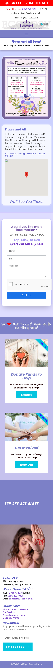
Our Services (9, 612)
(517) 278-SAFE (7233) (26, 244)
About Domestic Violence (15, 609)
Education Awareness (14, 615)
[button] (26, 34)
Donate (26, 395)
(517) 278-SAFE (30, 9)
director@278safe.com (21, 598)
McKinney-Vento (11, 617)
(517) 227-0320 (15, 595)
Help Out (26, 465)
